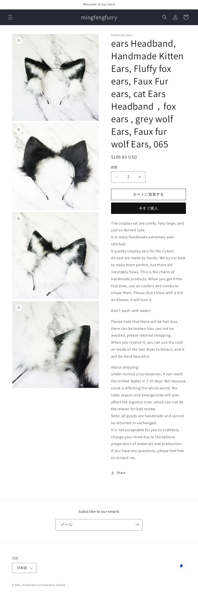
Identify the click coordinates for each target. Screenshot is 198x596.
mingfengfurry (31, 585)
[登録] (137, 524)
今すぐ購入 (148, 208)
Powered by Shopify (53, 585)
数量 (114, 167)
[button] (10, 17)
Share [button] (121, 472)
